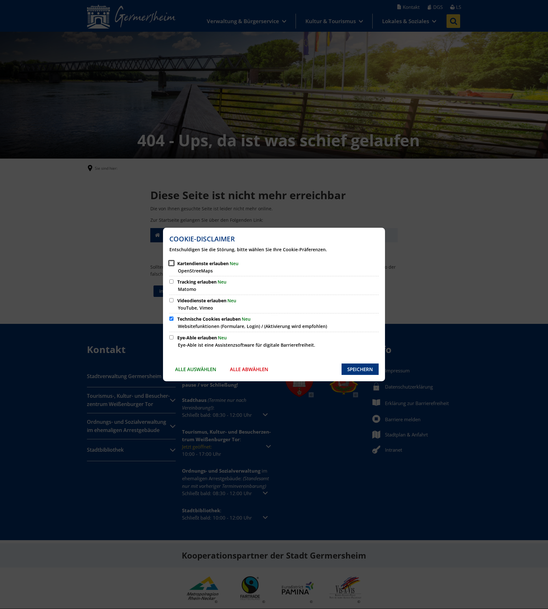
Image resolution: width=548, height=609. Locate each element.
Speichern (360, 369)
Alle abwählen (249, 369)
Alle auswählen (195, 369)
